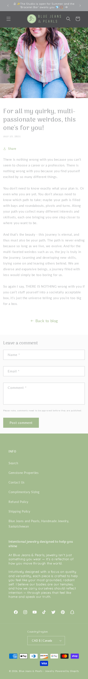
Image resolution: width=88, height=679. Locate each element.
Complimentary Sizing (24, 492)
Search (13, 463)
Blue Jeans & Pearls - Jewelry (36, 671)
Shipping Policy (19, 511)
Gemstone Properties (23, 473)
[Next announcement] (80, 5)
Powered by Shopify (67, 671)
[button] (8, 19)
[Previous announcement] (8, 5)
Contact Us (17, 482)
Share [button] (12, 148)
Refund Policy (18, 502)
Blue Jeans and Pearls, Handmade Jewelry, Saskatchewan (39, 523)
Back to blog (46, 320)
